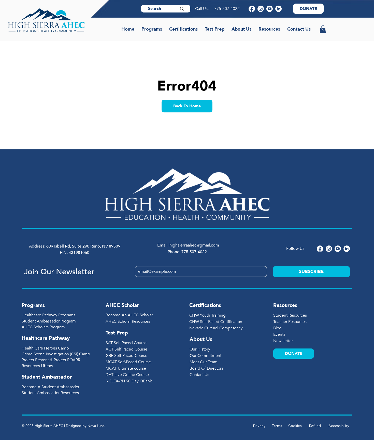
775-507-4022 (227, 8)
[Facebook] (252, 9)
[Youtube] (269, 9)
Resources (285, 305)
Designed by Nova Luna (85, 425)
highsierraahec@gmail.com (194, 245)
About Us (201, 339)
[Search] (182, 8)
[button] (323, 29)
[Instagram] (260, 9)
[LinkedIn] (278, 9)
